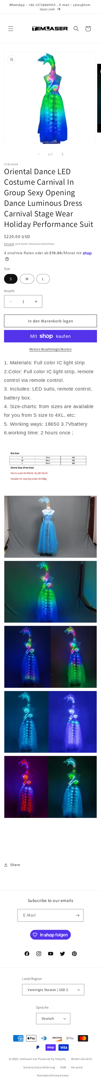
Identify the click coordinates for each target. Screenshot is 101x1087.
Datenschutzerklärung (39, 1067)
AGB (63, 1067)
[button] (11, 29)
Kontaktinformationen (53, 1075)
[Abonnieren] (77, 915)
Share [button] (15, 864)
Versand (9, 244)
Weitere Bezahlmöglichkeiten (50, 349)
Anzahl (9, 291)
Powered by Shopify (52, 1059)
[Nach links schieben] (39, 154)
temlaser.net (28, 1059)
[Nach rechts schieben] (62, 154)
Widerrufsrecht (81, 1059)
